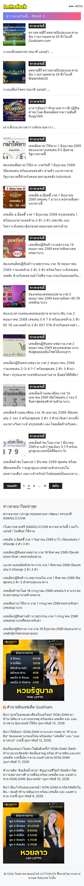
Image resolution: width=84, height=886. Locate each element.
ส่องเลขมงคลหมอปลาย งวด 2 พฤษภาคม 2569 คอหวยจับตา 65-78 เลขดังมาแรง (54, 298)
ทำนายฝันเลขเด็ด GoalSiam (29, 707)
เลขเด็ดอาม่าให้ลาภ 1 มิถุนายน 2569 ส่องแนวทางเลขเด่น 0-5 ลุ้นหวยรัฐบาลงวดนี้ (55, 150)
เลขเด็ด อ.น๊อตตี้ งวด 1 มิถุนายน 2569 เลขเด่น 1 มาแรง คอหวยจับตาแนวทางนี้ (54, 199)
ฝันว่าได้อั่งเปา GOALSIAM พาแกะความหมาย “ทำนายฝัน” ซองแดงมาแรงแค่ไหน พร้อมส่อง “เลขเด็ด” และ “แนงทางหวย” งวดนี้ (41, 736)
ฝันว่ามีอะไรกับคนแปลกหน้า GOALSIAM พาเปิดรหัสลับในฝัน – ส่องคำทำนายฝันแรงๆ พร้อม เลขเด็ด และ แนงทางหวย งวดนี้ (42, 791)
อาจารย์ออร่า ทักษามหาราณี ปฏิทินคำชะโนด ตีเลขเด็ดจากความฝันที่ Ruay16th (54, 112)
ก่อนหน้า (12, 486)
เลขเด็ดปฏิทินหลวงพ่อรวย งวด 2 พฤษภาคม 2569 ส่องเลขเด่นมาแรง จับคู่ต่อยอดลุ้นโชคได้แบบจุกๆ (53, 347)
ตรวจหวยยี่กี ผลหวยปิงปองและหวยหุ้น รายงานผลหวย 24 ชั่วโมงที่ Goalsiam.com (53, 36)
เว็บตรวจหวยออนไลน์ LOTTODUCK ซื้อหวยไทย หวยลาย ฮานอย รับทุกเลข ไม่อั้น (47, 875)
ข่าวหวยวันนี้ (37, 26)
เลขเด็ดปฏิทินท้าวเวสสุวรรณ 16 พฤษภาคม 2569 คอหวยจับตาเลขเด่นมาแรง (52, 248)
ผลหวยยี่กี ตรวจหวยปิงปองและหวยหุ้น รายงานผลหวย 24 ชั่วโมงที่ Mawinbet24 (53, 74)
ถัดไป (55, 486)
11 (45, 486)
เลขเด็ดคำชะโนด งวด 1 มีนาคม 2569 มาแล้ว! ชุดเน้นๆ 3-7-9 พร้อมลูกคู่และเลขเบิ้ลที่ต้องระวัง (53, 446)
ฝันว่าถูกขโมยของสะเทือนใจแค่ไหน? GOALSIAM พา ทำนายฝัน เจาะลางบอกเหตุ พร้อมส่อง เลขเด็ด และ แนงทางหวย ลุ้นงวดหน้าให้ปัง (39, 719)
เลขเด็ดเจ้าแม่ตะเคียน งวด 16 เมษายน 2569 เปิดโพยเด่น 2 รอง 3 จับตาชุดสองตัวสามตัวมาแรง (53, 397)
